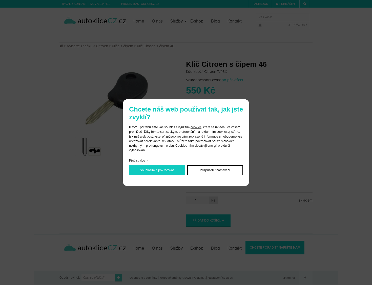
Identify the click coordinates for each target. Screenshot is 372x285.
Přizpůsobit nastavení (215, 170)
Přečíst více (137, 161)
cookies (196, 127)
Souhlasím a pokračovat (157, 170)
